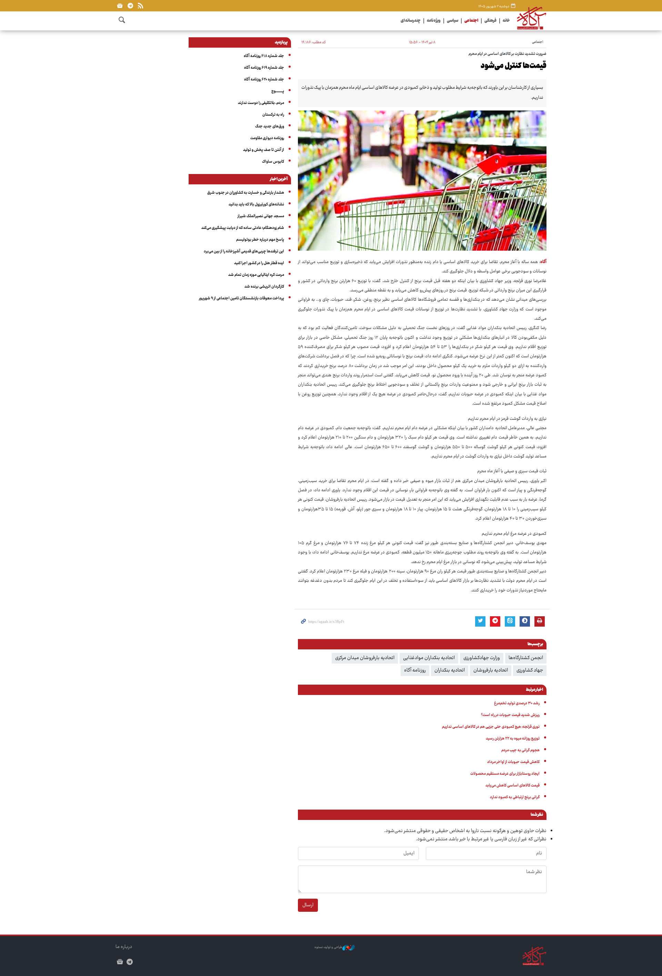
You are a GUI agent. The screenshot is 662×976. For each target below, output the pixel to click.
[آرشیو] (120, 5)
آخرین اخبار (279, 179)
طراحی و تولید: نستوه (328, 947)
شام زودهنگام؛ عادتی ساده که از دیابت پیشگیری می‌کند (242, 228)
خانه (506, 20)
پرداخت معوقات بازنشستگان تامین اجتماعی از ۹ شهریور (241, 298)
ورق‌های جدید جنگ (269, 126)
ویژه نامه (434, 20)
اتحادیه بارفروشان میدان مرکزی (364, 658)
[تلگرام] (130, 5)
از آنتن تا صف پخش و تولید (263, 150)
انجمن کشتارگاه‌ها (526, 658)
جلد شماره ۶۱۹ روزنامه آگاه (264, 67)
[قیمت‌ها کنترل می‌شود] (422, 180)
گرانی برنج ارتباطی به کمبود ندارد (515, 797)
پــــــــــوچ (277, 91)
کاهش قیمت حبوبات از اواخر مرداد (513, 762)
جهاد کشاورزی (529, 670)
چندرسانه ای (411, 20)
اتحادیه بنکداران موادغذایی (429, 658)
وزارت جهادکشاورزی (481, 658)
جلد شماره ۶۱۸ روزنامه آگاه (264, 56)
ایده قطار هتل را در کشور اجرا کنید (259, 263)
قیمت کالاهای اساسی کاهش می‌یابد (512, 785)
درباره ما (124, 947)
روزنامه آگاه (415, 670)
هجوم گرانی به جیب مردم (520, 750)
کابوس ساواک (273, 161)
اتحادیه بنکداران (449, 670)
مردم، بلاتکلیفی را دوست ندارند (261, 103)
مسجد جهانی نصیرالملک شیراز (261, 216)
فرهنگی (490, 20)
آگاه (543, 262)
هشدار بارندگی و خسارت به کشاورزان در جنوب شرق (245, 192)
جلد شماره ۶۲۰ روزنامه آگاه (264, 79)
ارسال (307, 905)
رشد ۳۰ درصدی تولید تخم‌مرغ (517, 703)
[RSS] (140, 5)
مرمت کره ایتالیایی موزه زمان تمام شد (256, 275)
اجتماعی (471, 20)
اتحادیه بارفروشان (490, 670)
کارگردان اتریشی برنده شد (264, 286)
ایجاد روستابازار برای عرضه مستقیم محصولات (505, 773)
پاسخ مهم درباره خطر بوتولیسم (260, 239)
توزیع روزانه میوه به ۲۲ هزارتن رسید (513, 738)
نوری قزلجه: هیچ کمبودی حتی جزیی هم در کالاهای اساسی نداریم (491, 727)
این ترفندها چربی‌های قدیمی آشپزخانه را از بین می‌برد (244, 251)
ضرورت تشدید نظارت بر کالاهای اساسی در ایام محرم (507, 54)
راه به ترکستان (273, 114)
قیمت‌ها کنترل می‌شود (513, 66)
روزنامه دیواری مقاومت (267, 138)
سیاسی (452, 20)
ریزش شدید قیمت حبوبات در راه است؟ (510, 715)
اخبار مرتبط (534, 690)
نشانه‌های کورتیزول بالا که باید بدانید (256, 204)
